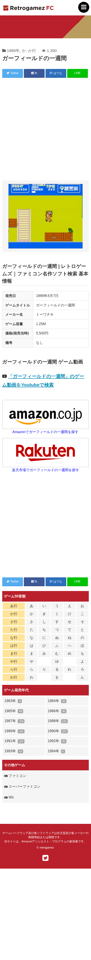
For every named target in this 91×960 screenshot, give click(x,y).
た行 (13, 630)
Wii (11, 797)
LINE (77, 73)
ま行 (13, 653)
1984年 (56, 701)
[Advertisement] (45, 129)
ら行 (13, 669)
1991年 (13, 741)
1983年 (12, 701)
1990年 (57, 731)
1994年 (56, 751)
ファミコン (17, 776)
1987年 (13, 721)
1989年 (13, 50)
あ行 (13, 606)
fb (35, 73)
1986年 (56, 711)
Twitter (14, 73)
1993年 (13, 751)
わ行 (13, 677)
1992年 (56, 741)
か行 (32, 50)
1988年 (57, 721)
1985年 (13, 711)
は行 (13, 645)
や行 (13, 661)
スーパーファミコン (24, 786)
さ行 (13, 622)
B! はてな (56, 73)
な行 (13, 637)
